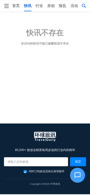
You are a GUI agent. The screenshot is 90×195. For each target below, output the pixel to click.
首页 (16, 6)
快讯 (28, 6)
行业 (39, 6)
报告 (62, 6)
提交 (78, 161)
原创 (51, 6)
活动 (74, 6)
